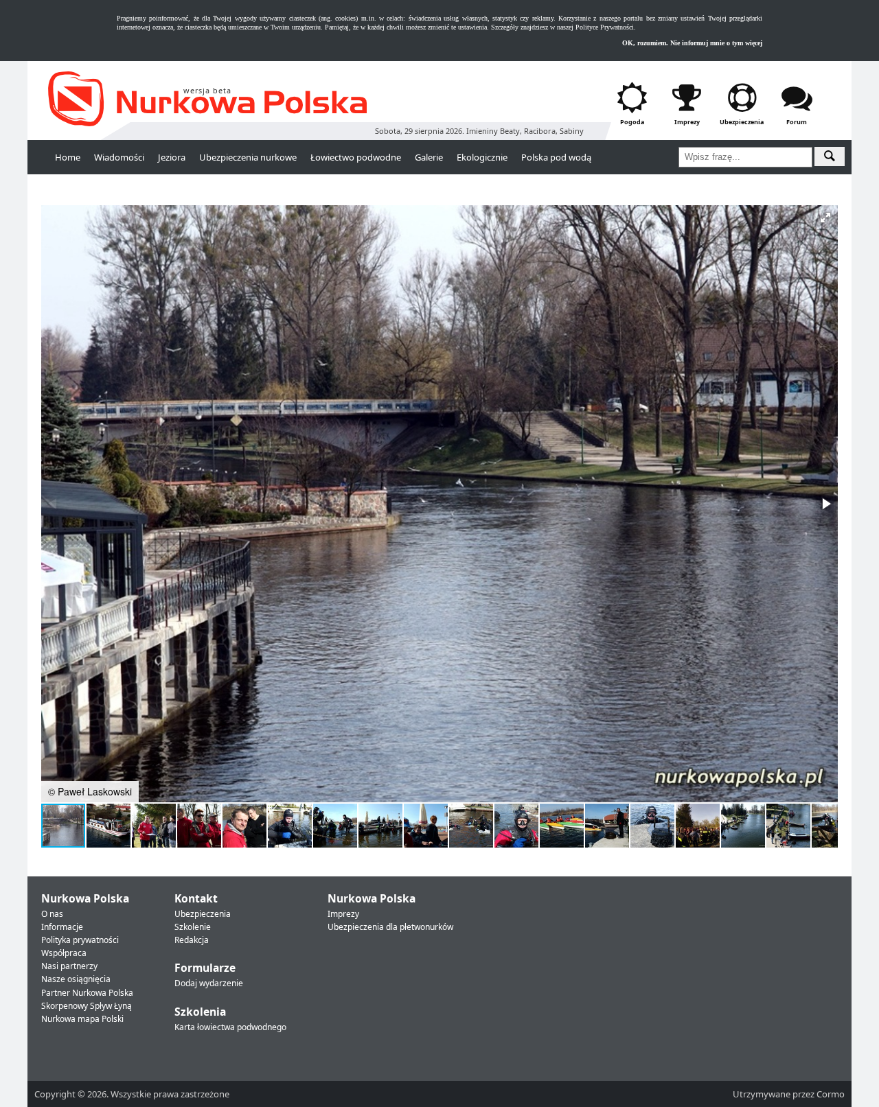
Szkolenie (192, 927)
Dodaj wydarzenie (208, 983)
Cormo (831, 1094)
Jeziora (171, 157)
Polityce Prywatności (604, 27)
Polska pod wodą (556, 157)
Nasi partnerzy (69, 966)
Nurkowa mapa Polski (82, 1019)
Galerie (429, 157)
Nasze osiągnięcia (76, 979)
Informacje (62, 927)
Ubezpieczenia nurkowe (248, 157)
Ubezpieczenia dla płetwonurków (390, 927)
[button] (825, 218)
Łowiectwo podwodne (355, 157)
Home (67, 157)
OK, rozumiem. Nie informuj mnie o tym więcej (692, 43)
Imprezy (343, 914)
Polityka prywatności (80, 940)
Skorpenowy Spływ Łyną (86, 1006)
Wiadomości (119, 157)
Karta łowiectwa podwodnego (230, 1027)
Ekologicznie (482, 157)
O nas (52, 914)
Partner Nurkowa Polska (87, 993)
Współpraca (64, 953)
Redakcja (191, 940)
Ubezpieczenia (202, 914)
